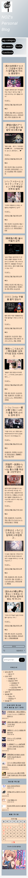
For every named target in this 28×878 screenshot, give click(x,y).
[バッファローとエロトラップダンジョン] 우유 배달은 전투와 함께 (14, 185)
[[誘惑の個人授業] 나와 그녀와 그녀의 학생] (4, 723)
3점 (13, 579)
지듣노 (10, 696)
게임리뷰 (11, 681)
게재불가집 (11, 678)
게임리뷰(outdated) (14, 689)
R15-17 (13, 685)
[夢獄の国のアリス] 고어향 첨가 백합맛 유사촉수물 (14, 127)
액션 (20, 336)
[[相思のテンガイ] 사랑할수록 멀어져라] (4, 731)
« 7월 (13, 842)
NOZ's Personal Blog (10, 23)
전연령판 (14, 683)
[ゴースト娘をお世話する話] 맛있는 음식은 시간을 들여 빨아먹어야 (14, 765)
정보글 (7, 701)
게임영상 (11, 698)
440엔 (19, 341)
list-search (7, 46)
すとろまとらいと (16, 520)
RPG (14, 113)
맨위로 (14, 646)
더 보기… (7, 100)
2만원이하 (14, 117)
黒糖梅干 (18, 454)
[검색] (22, 660)
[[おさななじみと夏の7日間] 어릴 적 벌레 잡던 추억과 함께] (4, 774)
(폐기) (10, 674)
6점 (11, 113)
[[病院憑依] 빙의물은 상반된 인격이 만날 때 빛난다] (4, 756)
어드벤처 (7, 169)
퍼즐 (9, 636)
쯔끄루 (7, 113)
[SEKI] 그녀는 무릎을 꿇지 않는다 (14, 297)
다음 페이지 (20, 650)
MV (20, 117)
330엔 (7, 284)
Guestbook (7, 52)
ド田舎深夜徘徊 (13, 638)
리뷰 (6, 676)
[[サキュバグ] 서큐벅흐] (4, 739)
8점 (15, 341)
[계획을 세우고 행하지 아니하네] (4, 792)
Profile (19, 46)
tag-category (8, 40)
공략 (6, 692)
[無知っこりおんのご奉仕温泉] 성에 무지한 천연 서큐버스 (14, 352)
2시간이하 (19, 113)
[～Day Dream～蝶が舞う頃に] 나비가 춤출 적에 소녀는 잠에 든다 (14, 411)
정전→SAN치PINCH (13, 786)
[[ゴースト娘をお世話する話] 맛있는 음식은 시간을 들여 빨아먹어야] (4, 763)
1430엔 (14, 452)
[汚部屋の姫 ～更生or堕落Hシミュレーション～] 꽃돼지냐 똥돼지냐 (16, 714)
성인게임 (14, 687)
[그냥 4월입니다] (4, 800)
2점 (9, 520)
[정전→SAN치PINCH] (4, 786)
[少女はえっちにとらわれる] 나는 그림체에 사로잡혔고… (14, 534)
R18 (9, 117)
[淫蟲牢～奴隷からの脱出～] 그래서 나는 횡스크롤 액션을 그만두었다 (14, 468)
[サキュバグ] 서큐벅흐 (14, 738)
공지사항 (8, 672)
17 (3, 833)
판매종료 (14, 636)
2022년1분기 (15, 169)
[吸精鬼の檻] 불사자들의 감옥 (14, 239)
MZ (15, 284)
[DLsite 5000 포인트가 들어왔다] (4, 806)
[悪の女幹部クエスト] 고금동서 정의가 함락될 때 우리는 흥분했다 (14, 70)
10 (4, 830)
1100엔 (16, 522)
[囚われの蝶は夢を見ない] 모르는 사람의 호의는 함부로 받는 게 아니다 (14, 595)
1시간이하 (15, 224)
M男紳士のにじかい (11, 115)
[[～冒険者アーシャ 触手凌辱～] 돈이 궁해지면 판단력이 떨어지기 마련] (4, 745)
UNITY (19, 338)
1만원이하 (8, 336)
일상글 (7, 694)
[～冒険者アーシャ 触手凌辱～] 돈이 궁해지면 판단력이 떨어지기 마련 (16, 746)
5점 (20, 224)
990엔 (9, 583)
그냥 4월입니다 (12, 800)
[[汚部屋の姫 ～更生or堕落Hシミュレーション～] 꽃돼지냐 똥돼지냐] (4, 713)
